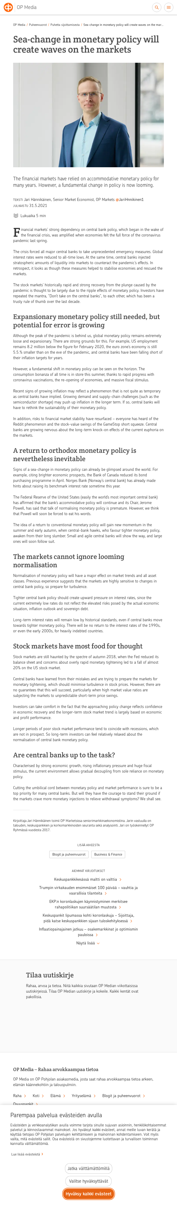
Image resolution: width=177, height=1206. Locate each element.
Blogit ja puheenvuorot (69, 854)
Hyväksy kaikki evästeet (89, 1194)
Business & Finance (108, 854)
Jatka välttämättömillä (89, 1168)
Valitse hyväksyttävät (88, 1181)
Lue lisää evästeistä (25, 1154)
